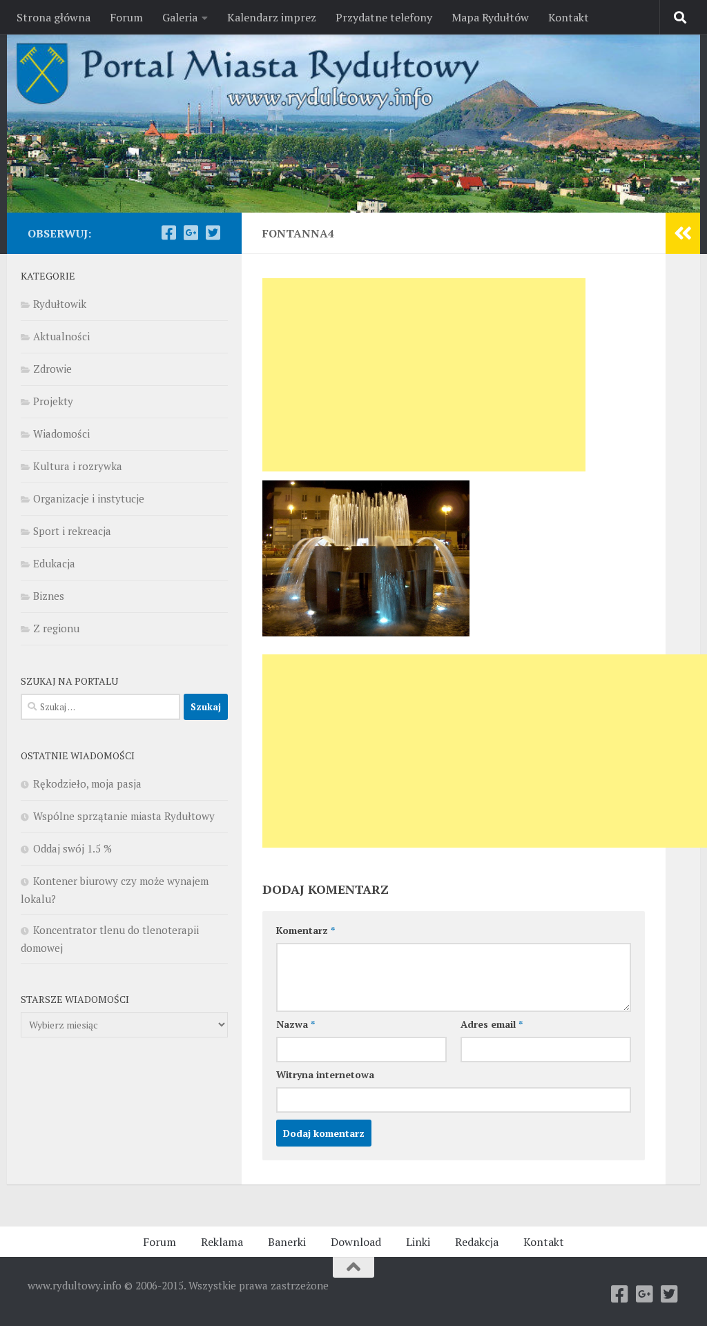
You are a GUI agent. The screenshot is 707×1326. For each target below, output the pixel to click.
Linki (418, 1241)
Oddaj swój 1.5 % (72, 848)
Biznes (48, 596)
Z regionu (56, 628)
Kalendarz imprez (271, 17)
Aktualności (61, 336)
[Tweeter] (212, 232)
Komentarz (305, 930)
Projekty (53, 401)
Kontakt (568, 17)
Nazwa (295, 1024)
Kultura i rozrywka (77, 466)
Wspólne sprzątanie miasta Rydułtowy (124, 816)
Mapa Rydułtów (490, 17)
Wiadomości (61, 433)
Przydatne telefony (384, 17)
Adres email (492, 1024)
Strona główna (53, 17)
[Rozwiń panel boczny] (683, 233)
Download (356, 1241)
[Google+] (190, 232)
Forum (126, 17)
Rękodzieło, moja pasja (87, 783)
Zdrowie (52, 369)
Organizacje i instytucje (88, 498)
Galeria (179, 17)
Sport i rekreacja (72, 531)
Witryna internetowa (325, 1074)
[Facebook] (168, 232)
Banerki (287, 1241)
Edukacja (54, 563)
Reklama (222, 1241)
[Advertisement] (423, 374)
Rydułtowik (59, 304)
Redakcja (476, 1241)
